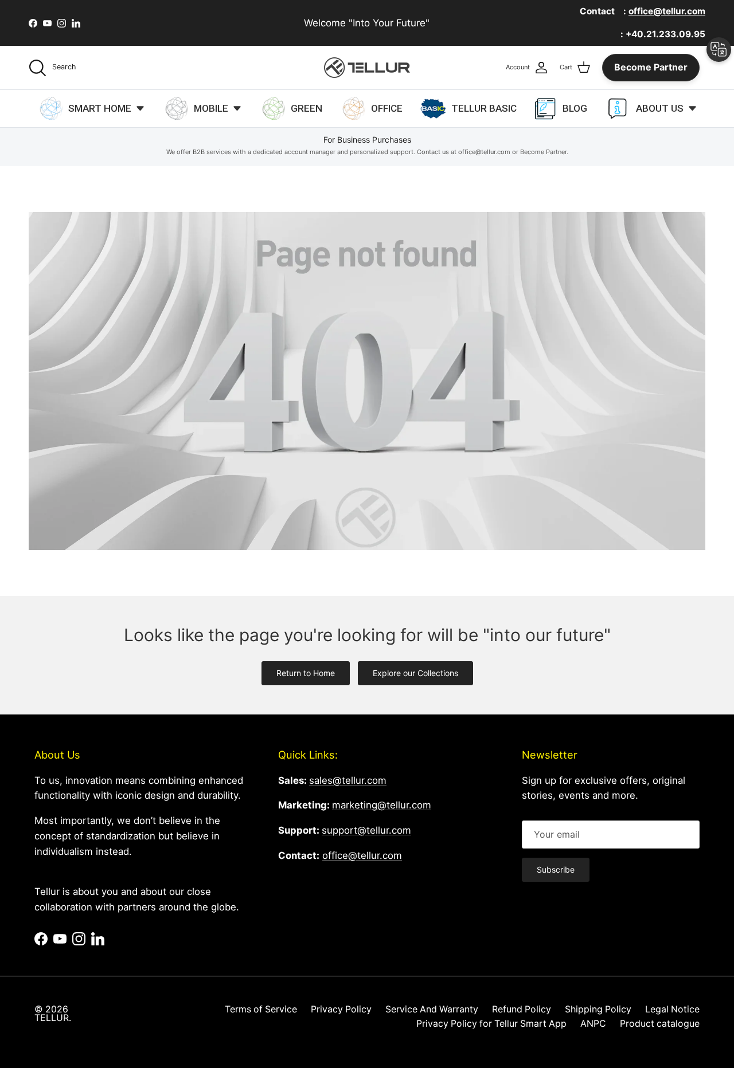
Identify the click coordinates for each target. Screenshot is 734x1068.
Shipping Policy (598, 1009)
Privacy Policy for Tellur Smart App (491, 1023)
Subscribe (556, 869)
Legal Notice (672, 1009)
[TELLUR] (367, 67)
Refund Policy (521, 1009)
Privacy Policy (341, 1009)
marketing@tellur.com (381, 805)
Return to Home (305, 673)
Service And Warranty (431, 1009)
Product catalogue (660, 1023)
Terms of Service (261, 1009)
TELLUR (51, 1017)
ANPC (593, 1023)
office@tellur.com (362, 855)
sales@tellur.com (347, 780)
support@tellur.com (366, 830)
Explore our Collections (415, 673)
